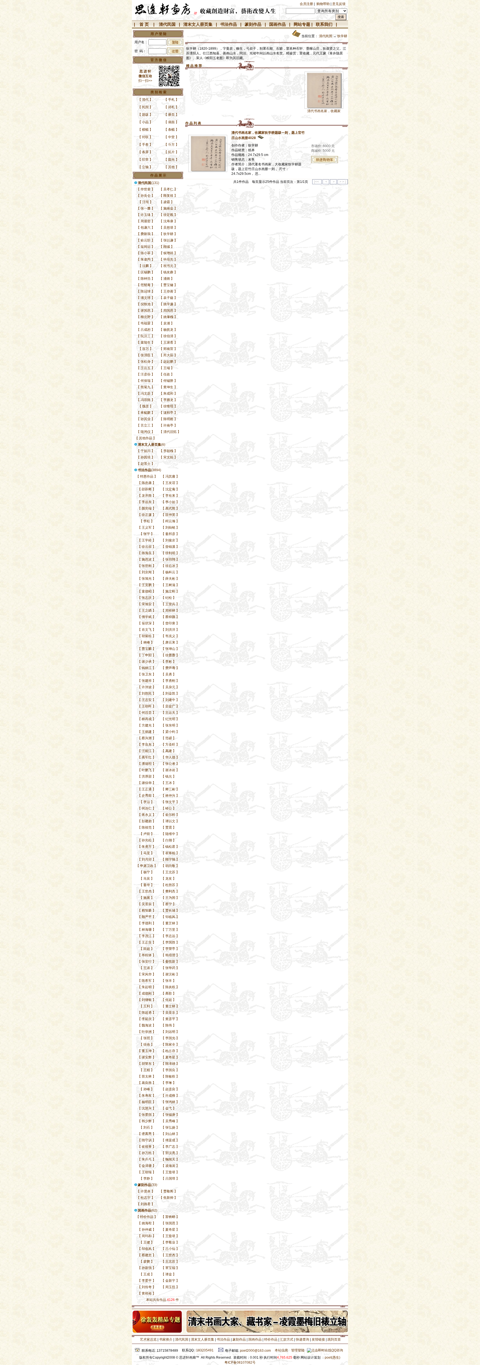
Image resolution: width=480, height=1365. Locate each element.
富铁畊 (170, 1217)
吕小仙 (170, 1249)
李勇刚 (170, 681)
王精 (146, 1070)
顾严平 (147, 917)
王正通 (147, 789)
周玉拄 (170, 1287)
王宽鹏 (147, 585)
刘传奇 (147, 1287)
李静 (146, 1178)
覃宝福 (170, 1268)
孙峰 (146, 1089)
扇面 (171, 122)
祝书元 (168, 266)
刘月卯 (147, 859)
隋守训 (147, 1140)
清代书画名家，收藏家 (278, 111)
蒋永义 (147, 815)
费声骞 (170, 668)
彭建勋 (147, 821)
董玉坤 (147, 1051)
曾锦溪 (170, 547)
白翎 (168, 840)
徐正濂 (147, 515)
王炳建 (147, 732)
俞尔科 (170, 815)
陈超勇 (147, 1013)
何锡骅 (168, 381)
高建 (168, 751)
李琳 (168, 1083)
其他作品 (145, 438)
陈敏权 (170, 1076)
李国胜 (170, 942)
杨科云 (170, 572)
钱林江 (147, 668)
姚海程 (147, 1223)
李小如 (170, 502)
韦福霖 (146, 323)
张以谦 (168, 240)
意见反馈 (339, 4)
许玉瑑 (146, 215)
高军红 (147, 757)
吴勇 (168, 674)
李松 (146, 521)
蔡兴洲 (147, 738)
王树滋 (170, 585)
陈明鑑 (168, 419)
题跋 (145, 115)
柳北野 (146, 317)
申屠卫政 (146, 866)
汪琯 (145, 202)
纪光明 (170, 719)
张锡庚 (170, 1115)
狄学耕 (168, 234)
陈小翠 (146, 253)
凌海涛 (170, 1166)
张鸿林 (170, 1102)
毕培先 (168, 259)
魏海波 (147, 1025)
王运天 (170, 713)
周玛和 (147, 1236)
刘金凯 (170, 693)
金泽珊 (147, 1166)
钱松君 (170, 847)
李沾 (146, 802)
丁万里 (170, 930)
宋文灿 (168, 457)
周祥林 (170, 610)
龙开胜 (147, 496)
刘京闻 (147, 572)
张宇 (146, 534)
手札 (171, 100)
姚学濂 (168, 304)
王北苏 (170, 872)
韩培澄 (170, 955)
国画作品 (277, 24)
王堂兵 (170, 604)
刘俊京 (170, 540)
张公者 (170, 764)
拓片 (171, 152)
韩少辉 (147, 1121)
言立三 (146, 425)
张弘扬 (170, 1127)
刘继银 (147, 1000)
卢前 (146, 834)
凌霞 (166, 202)
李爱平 (147, 1281)
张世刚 (147, 566)
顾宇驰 (170, 859)
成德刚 (147, 993)
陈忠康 (147, 483)
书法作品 (228, 24)
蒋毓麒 (146, 413)
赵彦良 (170, 1089)
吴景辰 (147, 904)
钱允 (168, 776)
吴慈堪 (168, 227)
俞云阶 (146, 240)
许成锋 (170, 1095)
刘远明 (170, 1032)
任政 (166, 374)
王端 (166, 368)
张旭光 (147, 579)
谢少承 (147, 661)
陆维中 (170, 834)
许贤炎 (146, 1191)
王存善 (168, 291)
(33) (147, 1185)
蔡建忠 (147, 1255)
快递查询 (302, 1339)
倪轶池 (146, 304)
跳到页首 (334, 1339)
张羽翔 (170, 559)
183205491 (205, 1350)
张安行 (147, 961)
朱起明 (147, 987)
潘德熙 (147, 764)
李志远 (170, 936)
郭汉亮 (170, 1153)
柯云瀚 (170, 521)
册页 (171, 115)
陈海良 (147, 553)
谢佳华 (147, 783)
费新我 (146, 234)
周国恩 (168, 310)
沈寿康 (168, 221)
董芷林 (170, 923)
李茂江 (147, 936)
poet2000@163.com (255, 1351)
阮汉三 (146, 336)
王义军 (147, 527)
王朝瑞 (147, 1172)
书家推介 (165, 1339)
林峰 (146, 642)
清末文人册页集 (197, 24)
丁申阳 (147, 655)
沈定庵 (170, 489)
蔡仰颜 (170, 617)
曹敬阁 (168, 1191)
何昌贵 (147, 713)
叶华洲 (147, 1032)
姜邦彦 (170, 534)
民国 (145, 107)
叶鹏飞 (147, 770)
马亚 (146, 853)
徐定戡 (168, 215)
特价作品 (146, 1217)
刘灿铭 (170, 527)
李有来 (170, 496)
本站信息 (281, 1350)
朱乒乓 (147, 1159)
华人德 (170, 757)
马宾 (146, 878)
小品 (145, 122)
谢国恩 (146, 310)
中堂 (171, 137)
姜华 (146, 885)
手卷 (145, 145)
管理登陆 (297, 1350)
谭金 (168, 1274)
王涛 (146, 968)
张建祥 (147, 681)
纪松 (168, 598)
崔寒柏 (170, 853)
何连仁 (147, 808)
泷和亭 (168, 413)
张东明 (170, 725)
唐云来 (170, 642)
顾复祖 (168, 196)
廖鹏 (146, 1261)
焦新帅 (168, 1198)
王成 (146, 1274)
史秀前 (147, 796)
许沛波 (147, 687)
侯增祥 (168, 253)
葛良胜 (147, 1083)
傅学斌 (147, 617)
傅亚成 (170, 1140)
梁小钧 (170, 732)
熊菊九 (146, 387)
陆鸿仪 (146, 432)
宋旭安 (147, 604)
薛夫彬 (170, 579)
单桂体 (147, 955)
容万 (145, 349)
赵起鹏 (168, 362)
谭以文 (170, 821)
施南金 (168, 208)
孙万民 (147, 1153)
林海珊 (147, 930)
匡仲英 (170, 515)
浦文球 (146, 298)
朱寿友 (147, 1095)
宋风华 (147, 974)
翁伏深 (147, 623)
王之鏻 (147, 610)
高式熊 (170, 508)
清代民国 (167, 24)
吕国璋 (170, 1178)
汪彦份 (146, 374)
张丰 (168, 981)
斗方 (171, 145)
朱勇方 (147, 847)
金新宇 (170, 1281)
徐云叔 (147, 547)
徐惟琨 (168, 406)
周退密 (146, 221)
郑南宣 (168, 349)
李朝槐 (168, 451)
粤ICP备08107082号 (240, 1362)
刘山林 (170, 1134)
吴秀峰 (170, 1121)
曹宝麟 (147, 649)
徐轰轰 (170, 655)
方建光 (147, 725)
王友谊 (170, 483)
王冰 (168, 783)
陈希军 (147, 981)
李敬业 (170, 1242)
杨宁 (146, 872)
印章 (145, 160)
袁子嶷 (168, 298)
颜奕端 (147, 508)
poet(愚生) (332, 1357)
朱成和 (168, 393)
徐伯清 (168, 336)
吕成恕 (146, 330)
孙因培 (146, 457)
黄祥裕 (147, 1293)
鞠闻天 (170, 1159)
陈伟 (168, 1025)
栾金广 (170, 706)
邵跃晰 (147, 489)
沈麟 (145, 266)
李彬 (168, 661)
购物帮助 (323, 4)
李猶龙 (168, 400)
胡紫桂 (147, 636)
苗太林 (147, 1076)
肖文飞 (147, 630)
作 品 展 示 (158, 175)
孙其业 (146, 419)
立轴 (145, 167)
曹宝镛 (168, 285)
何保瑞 (146, 381)
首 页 (144, 24)
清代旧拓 (170, 432)
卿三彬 (170, 789)
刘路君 (146, 1204)
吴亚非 (170, 1013)
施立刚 (170, 591)
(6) (151, 444)
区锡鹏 (146, 272)
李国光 (170, 1038)
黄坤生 (168, 387)
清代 (145, 100)
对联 (145, 137)
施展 (146, 898)
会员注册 (306, 4)
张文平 (170, 802)
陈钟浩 (146, 279)
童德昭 (147, 591)
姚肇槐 (168, 317)
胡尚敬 (170, 866)
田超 (146, 949)
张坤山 (170, 649)
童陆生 (146, 342)
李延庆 (147, 1019)
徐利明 (170, 553)
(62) (147, 1210)
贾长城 (170, 910)
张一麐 (146, 208)
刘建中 (170, 700)
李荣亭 (170, 949)
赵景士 (146, 464)
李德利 (147, 923)
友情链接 (318, 1339)
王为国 (170, 898)
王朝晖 (147, 706)
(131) (148, 183)
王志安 (147, 700)
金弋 (168, 1108)
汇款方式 (286, 1339)
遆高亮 (147, 1134)
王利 (146, 1006)
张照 (146, 1038)
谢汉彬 (170, 974)
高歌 (168, 993)
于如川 (146, 451)
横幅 (145, 130)
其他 (171, 167)
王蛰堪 (170, 1172)
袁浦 (166, 323)
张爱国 (147, 1115)
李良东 (147, 744)
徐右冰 (170, 566)
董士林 (170, 1006)
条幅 (171, 130)
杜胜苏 (170, 885)
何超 (168, 1000)
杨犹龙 (168, 330)
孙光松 (147, 840)
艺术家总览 (148, 1339)
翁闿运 (146, 247)
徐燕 (146, 1044)
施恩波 (147, 559)
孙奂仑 (146, 196)
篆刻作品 (253, 24)
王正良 (147, 942)
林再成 (147, 719)
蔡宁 (168, 904)
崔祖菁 (147, 1147)
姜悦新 (170, 961)
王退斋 (168, 342)
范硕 (168, 738)
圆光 (171, 160)
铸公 (168, 808)
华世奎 (146, 189)
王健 (146, 1242)
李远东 (147, 502)
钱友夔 (168, 272)
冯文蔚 (146, 393)
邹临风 (170, 917)
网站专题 (302, 24)
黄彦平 (170, 1019)
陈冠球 (146, 291)
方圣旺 (170, 744)
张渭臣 (146, 355)
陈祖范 (147, 827)
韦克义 (170, 636)
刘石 (146, 1127)
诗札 (171, 107)
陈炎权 (170, 987)
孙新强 (147, 1268)
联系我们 (324, 24)
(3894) (149, 470)
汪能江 (147, 751)
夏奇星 (170, 1057)
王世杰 (147, 891)
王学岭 (147, 540)
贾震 (168, 827)
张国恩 (170, 1223)
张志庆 (147, 598)
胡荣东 (147, 1064)
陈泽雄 (170, 1064)
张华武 (170, 968)
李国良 (170, 1070)
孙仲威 (147, 1230)
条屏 (145, 152)
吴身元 (170, 687)
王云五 (146, 368)
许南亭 (168, 425)
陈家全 (170, 1044)
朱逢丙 (146, 259)
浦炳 (166, 279)
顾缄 (166, 247)
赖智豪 (147, 910)
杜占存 (170, 1051)
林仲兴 (170, 796)
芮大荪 (168, 355)
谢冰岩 (170, 770)
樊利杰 (170, 891)
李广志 (170, 1147)
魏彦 (145, 406)
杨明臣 (147, 1102)
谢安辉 (147, 1057)
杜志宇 (146, 1198)
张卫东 (147, 674)
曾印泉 (170, 623)
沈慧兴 (147, 1108)
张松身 (146, 362)
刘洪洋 (170, 630)
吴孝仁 (168, 189)
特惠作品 (146, 476)
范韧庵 (146, 285)
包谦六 (146, 227)
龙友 (168, 878)
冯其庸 (170, 476)
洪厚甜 (147, 776)
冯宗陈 (146, 400)
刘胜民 (147, 693)
